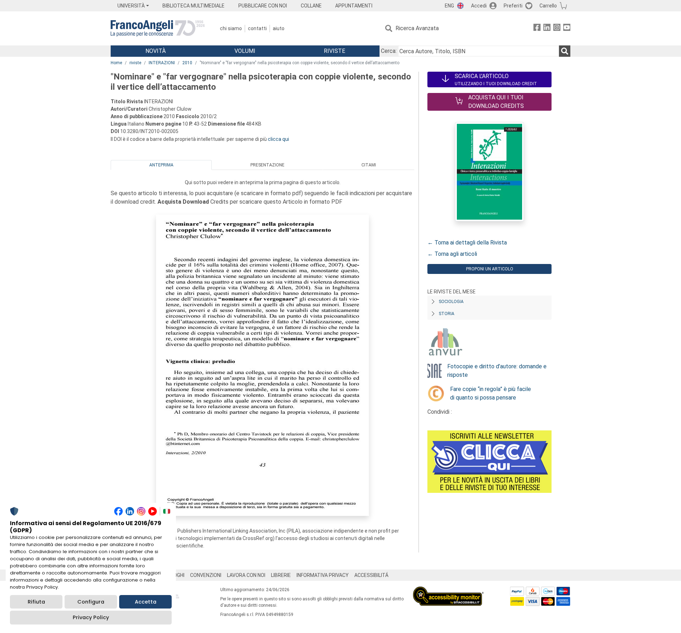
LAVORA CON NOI (246, 575)
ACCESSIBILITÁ (371, 575)
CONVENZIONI (205, 575)
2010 (187, 62)
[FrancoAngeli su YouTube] (566, 28)
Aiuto (278, 28)
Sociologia (451, 301)
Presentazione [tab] (267, 165)
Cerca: (389, 51)
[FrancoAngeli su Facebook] (537, 28)
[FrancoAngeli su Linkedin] (546, 28)
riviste (135, 62)
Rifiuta (36, 601)
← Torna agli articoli (452, 254)
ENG (449, 6)
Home (116, 62)
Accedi (479, 6)
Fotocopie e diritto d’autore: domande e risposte (497, 370)
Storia (446, 313)
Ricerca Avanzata (417, 28)
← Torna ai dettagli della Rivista (467, 242)
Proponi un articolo (489, 268)
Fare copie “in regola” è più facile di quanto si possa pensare (490, 393)
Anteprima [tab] (161, 165)
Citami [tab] (368, 165)
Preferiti (513, 6)
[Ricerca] (564, 51)
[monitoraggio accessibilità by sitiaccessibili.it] (448, 590)
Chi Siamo (231, 28)
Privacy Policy (91, 617)
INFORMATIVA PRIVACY (323, 575)
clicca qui (278, 139)
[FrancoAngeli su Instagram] (556, 28)
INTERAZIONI (162, 62)
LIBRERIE (281, 575)
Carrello (548, 6)
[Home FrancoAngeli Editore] (158, 28)
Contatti (257, 28)
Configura (90, 601)
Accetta (145, 601)
